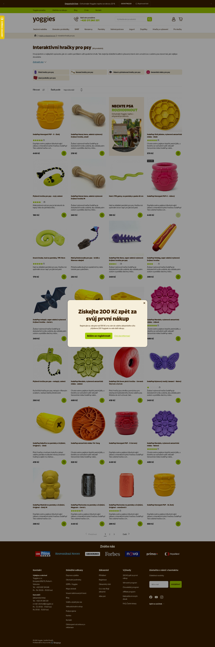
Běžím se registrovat (98, 335)
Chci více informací (122, 336)
